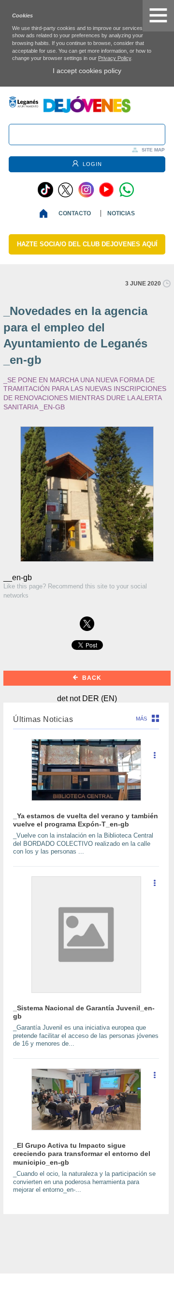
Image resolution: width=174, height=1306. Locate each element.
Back (91, 678)
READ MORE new (155, 759)
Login (91, 164)
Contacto (74, 213)
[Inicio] (45, 213)
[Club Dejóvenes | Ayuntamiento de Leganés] (87, 110)
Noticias (121, 213)
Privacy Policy (114, 58)
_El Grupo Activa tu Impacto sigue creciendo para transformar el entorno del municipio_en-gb (81, 1153)
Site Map (153, 149)
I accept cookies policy (87, 70)
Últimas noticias (43, 719)
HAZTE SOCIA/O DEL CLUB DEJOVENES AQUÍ (87, 244)
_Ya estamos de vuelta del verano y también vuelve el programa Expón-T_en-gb (85, 820)
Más (141, 718)
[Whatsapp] (126, 190)
